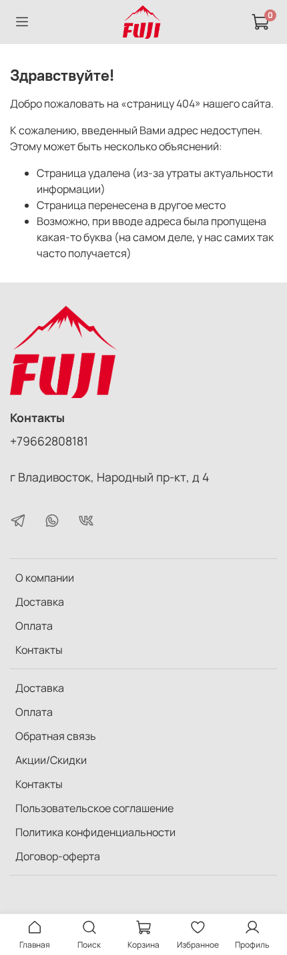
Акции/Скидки (51, 760)
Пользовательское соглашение (94, 808)
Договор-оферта (57, 856)
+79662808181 (49, 441)
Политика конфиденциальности (95, 832)
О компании (44, 577)
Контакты (39, 649)
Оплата (34, 625)
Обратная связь (55, 736)
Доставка (39, 601)
